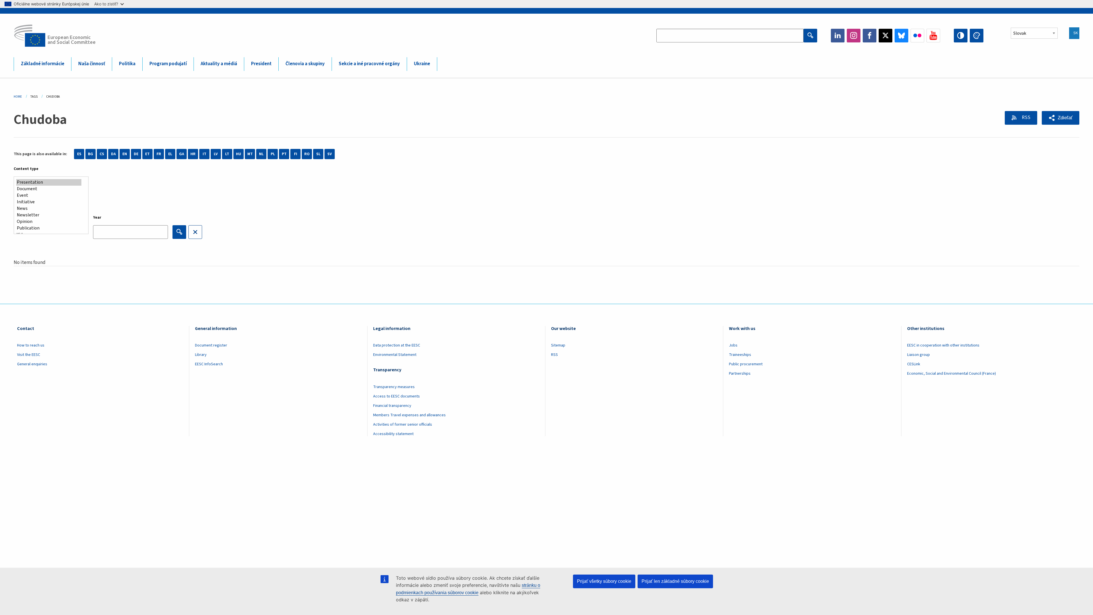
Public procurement (746, 364)
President (261, 63)
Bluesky (901, 35)
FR (159, 154)
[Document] (48, 189)
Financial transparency (392, 406)
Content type (26, 169)
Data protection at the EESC (396, 345)
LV (216, 154)
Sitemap (558, 345)
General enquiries (32, 364)
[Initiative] (48, 202)
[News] (48, 208)
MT (250, 154)
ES (79, 154)
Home (18, 97)
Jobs (733, 345)
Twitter (885, 35)
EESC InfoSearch (209, 364)
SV (329, 154)
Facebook (869, 35)
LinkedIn (838, 35)
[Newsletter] (48, 215)
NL (261, 154)
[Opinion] (48, 221)
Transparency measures (394, 387)
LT (227, 154)
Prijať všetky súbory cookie (604, 581)
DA (113, 154)
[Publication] (48, 228)
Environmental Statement (394, 355)
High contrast (960, 35)
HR (193, 154)
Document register (211, 345)
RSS (1025, 117)
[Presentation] (48, 182)
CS (102, 154)
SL (318, 154)
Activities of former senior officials (402, 424)
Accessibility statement (393, 434)
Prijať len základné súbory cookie (675, 581)
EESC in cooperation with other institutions (943, 345)
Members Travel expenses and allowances (409, 415)
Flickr (917, 35)
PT (284, 154)
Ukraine (422, 63)
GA (181, 154)
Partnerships (740, 373)
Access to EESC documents (396, 396)
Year (97, 217)
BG (90, 154)
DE (136, 154)
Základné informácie (42, 63)
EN (124, 154)
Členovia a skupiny (305, 63)
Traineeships (740, 355)
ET (147, 154)
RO (307, 154)
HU (238, 154)
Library (201, 355)
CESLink (913, 364)
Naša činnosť (91, 63)
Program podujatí (168, 63)
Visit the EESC (28, 355)
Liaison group (918, 355)
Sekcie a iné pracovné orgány (369, 63)
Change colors (976, 35)
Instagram (853, 35)
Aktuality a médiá (219, 63)
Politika (127, 63)
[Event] (48, 195)
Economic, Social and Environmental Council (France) (952, 373)
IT (204, 154)
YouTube (933, 35)
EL (170, 154)
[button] (1060, 118)
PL (273, 154)
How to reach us (30, 345)
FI (295, 154)
